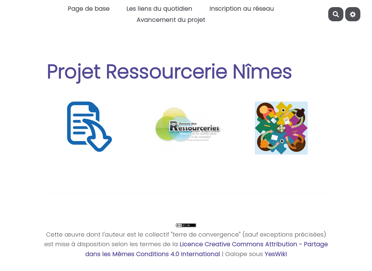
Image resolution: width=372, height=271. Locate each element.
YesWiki (276, 254)
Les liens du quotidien (159, 8)
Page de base (89, 8)
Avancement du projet (171, 19)
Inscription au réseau (242, 8)
